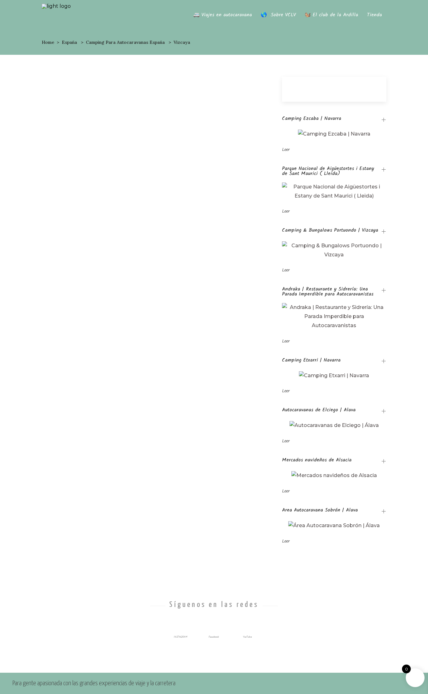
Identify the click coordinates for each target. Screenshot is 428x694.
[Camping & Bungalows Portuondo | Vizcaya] (96, 275)
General (95, 218)
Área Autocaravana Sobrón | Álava (320, 511)
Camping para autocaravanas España (125, 42)
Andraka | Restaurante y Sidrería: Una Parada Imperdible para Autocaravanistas (327, 292)
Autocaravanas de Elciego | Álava (319, 411)
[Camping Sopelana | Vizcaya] (96, 412)
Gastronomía (105, 209)
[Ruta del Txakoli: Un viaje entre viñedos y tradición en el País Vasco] (96, 113)
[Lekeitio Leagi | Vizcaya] (211, 275)
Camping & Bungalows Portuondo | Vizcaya (330, 231)
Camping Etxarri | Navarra (311, 361)
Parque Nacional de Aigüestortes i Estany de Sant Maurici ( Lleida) (328, 171)
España (69, 42)
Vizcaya (115, 218)
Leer (286, 150)
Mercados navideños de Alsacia (317, 461)
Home (48, 42)
